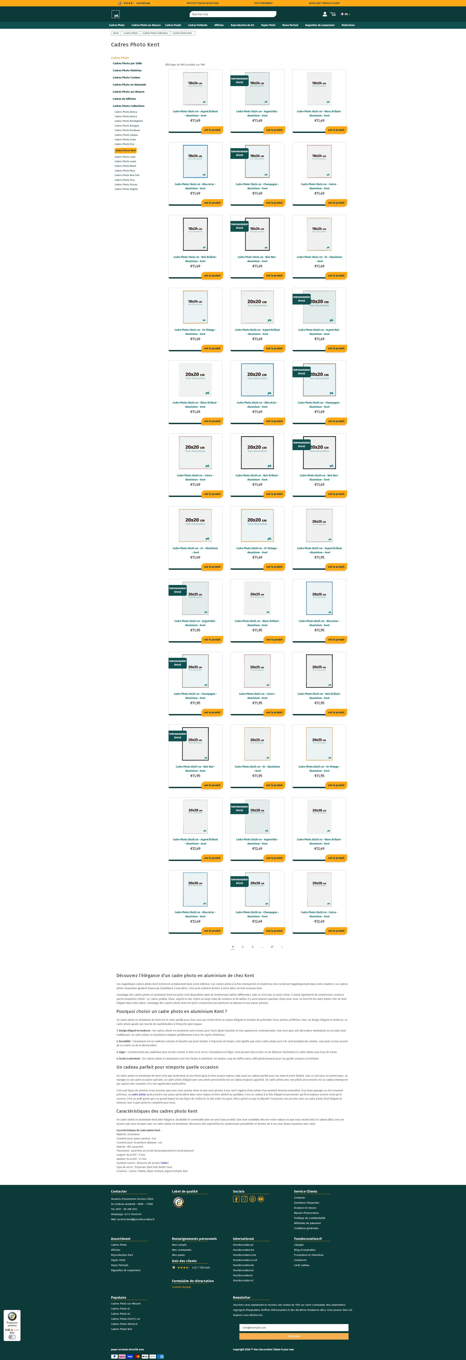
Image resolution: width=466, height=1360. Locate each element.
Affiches (219, 25)
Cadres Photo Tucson (126, 184)
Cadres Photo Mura (125, 170)
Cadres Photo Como (125, 139)
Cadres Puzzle (173, 25)
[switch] (12, 1337)
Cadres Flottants (197, 25)
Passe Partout (290, 25)
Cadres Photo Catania (126, 135)
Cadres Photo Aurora (126, 116)
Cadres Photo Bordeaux (127, 130)
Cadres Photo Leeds (125, 161)
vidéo (164, 1163)
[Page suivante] (282, 947)
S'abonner (294, 1336)
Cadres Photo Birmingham (129, 121)
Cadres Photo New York (127, 175)
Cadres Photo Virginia (126, 189)
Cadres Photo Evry (124, 144)
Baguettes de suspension (320, 25)
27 (272, 946)
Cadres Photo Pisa (125, 180)
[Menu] (18, 1312)
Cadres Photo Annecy (126, 111)
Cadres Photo (117, 25)
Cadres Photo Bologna (127, 125)
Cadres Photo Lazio (125, 156)
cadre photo (139, 1094)
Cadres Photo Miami (125, 166)
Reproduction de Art (242, 25)
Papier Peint (268, 25)
